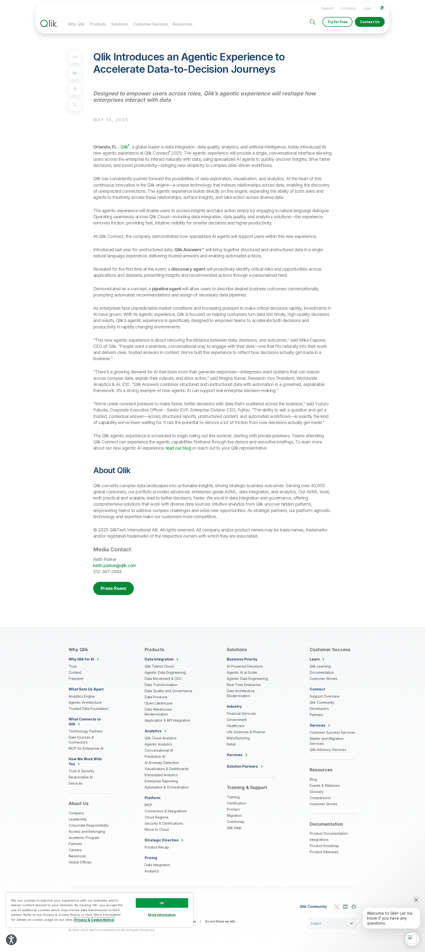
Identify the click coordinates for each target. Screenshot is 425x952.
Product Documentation (329, 833)
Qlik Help (234, 828)
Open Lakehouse (159, 703)
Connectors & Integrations (166, 811)
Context (75, 672)
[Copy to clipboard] (75, 57)
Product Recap (157, 847)
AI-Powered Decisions (245, 666)
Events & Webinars (325, 785)
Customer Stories (323, 678)
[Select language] (382, 8)
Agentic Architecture (85, 702)
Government (237, 720)
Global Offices (80, 862)
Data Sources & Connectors (81, 739)
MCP (148, 805)
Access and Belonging (87, 831)
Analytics (152, 871)
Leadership (78, 819)
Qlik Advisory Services (328, 749)
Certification (236, 803)
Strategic (162, 840)
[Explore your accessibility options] (11, 939)
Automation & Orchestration (167, 787)
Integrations (319, 839)
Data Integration (157, 865)
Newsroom (77, 856)
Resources (182, 24)
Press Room (113, 588)
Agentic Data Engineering (165, 672)
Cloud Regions (156, 817)
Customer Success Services (332, 732)
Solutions (119, 24)
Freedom (76, 678)
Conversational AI (159, 750)
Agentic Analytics (158, 744)
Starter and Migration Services (327, 741)
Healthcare (235, 726)
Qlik (125, 146)
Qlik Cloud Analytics (161, 738)
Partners (75, 844)
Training (233, 797)
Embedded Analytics (161, 775)
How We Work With (85, 761)
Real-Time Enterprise (244, 685)
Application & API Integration (167, 720)
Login (367, 8)
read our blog (178, 448)
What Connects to (85, 721)
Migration (234, 815)
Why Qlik (76, 24)
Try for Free (337, 22)
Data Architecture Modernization (241, 693)
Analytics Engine (82, 696)
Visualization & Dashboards (167, 769)
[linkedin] (75, 73)
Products (98, 24)
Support (327, 8)
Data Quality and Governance (168, 691)
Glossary (317, 792)
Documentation (322, 672)
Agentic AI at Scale (242, 672)
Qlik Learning (320, 666)
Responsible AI (81, 777)
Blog (313, 779)
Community (235, 822)
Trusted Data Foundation (88, 708)
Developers (319, 708)
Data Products (156, 697)
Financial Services (241, 713)
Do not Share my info (220, 921)
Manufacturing (238, 738)
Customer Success (150, 24)
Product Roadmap (324, 846)
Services (76, 783)
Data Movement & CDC (163, 678)
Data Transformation (161, 685)
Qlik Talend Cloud (159, 666)
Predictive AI (155, 756)
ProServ (233, 809)
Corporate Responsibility (89, 825)
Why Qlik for (81, 659)
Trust (73, 666)
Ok (162, 903)
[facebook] (75, 89)
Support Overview (324, 696)
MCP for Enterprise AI (86, 748)
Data (159, 659)
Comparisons (320, 798)
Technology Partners (86, 731)
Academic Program (84, 837)
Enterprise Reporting (161, 781)
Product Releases (324, 852)
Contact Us (370, 22)
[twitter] (75, 105)
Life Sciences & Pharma (246, 732)
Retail (231, 744)
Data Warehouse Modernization (158, 711)
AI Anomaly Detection (162, 763)
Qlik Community (322, 702)
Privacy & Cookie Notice (94, 920)
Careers (75, 850)
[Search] (312, 22)
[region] (99, 910)
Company (348, 8)
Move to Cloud (157, 829)
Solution (242, 766)
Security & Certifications (164, 823)
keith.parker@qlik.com (114, 565)
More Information (162, 915)
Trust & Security (81, 771)
